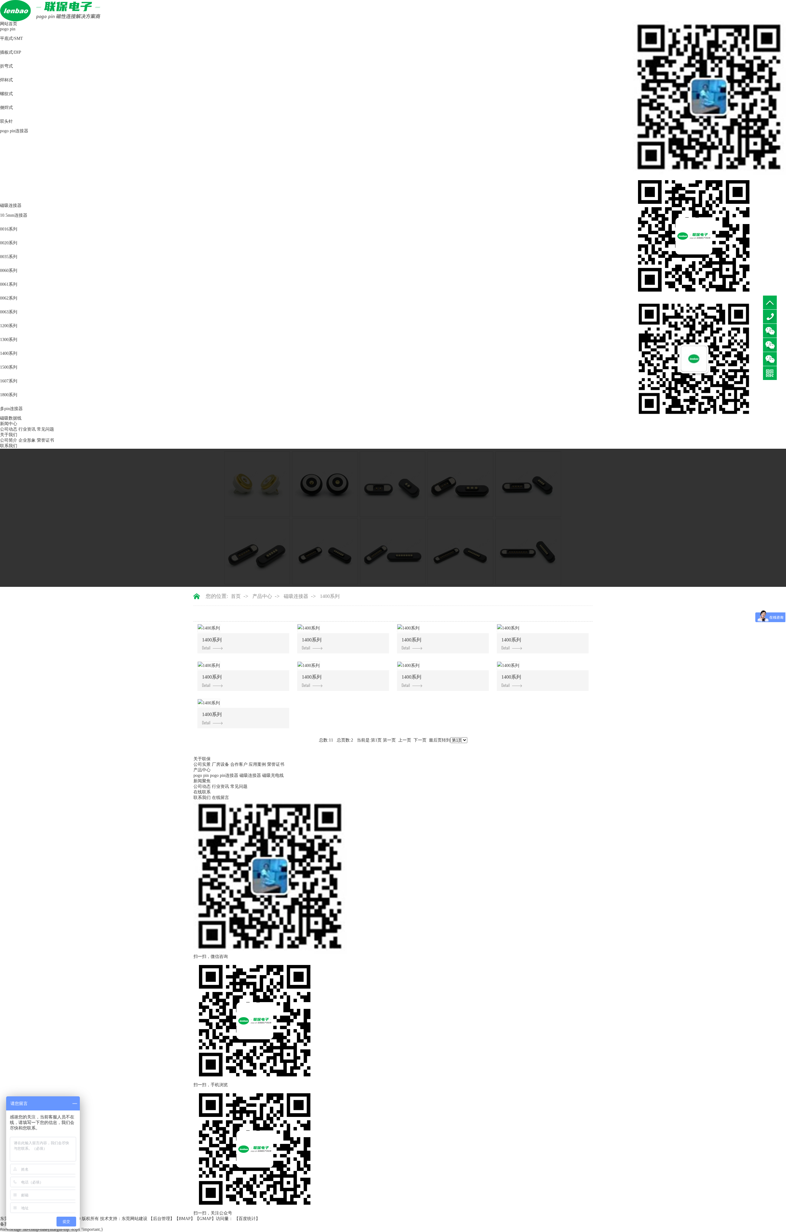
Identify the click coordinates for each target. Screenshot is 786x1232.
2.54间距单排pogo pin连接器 (27, 140)
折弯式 (6, 66)
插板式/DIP (10, 52)
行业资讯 (27, 429)
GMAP (205, 1218)
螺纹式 (6, 93)
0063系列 (8, 312)
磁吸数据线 (10, 418)
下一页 (420, 740)
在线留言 (220, 797)
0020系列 (8, 243)
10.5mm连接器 (13, 215)
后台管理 (161, 1218)
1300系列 (8, 339)
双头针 (6, 121)
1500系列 (8, 367)
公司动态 (8, 429)
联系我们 (8, 446)
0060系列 (8, 270)
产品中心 (262, 596)
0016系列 (8, 229)
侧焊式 (6, 107)
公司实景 (202, 764)
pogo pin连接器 (14, 131)
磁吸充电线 (273, 775)
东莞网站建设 (134, 1218)
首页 (236, 596)
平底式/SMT (11, 38)
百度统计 (247, 1218)
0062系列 (8, 298)
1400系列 (8, 353)
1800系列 (8, 395)
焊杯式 (6, 80)
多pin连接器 (11, 408)
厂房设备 (220, 764)
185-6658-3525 (770, 316)
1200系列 (8, 325)
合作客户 (238, 764)
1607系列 (8, 381)
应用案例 (257, 764)
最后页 (435, 740)
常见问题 (45, 429)
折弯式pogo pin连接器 (21, 168)
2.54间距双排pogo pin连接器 (27, 154)
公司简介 (8, 440)
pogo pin (7, 29)
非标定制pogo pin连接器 (23, 196)
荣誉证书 (45, 440)
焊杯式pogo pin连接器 (21, 182)
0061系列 (8, 284)
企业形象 (27, 440)
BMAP (185, 1218)
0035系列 (8, 256)
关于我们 (8, 434)
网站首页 (8, 23)
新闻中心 (8, 423)
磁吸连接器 (10, 205)
